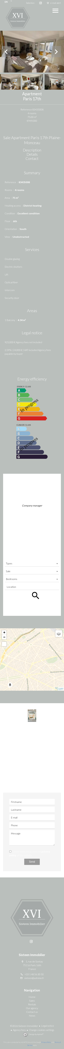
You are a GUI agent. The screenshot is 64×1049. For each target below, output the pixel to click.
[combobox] (32, 563)
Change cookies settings (41, 1029)
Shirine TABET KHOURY (32, 502)
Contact (32, 158)
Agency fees (19, 1029)
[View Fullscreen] (4, 644)
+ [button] (4, 632)
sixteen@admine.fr (34, 519)
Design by (36, 1034)
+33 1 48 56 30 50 (34, 510)
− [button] (4, 637)
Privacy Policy (46, 1042)
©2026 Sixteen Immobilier (24, 1025)
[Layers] (58, 633)
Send (32, 861)
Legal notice (47, 1025)
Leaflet (60, 689)
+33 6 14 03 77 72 (34, 514)
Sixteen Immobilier (32, 955)
